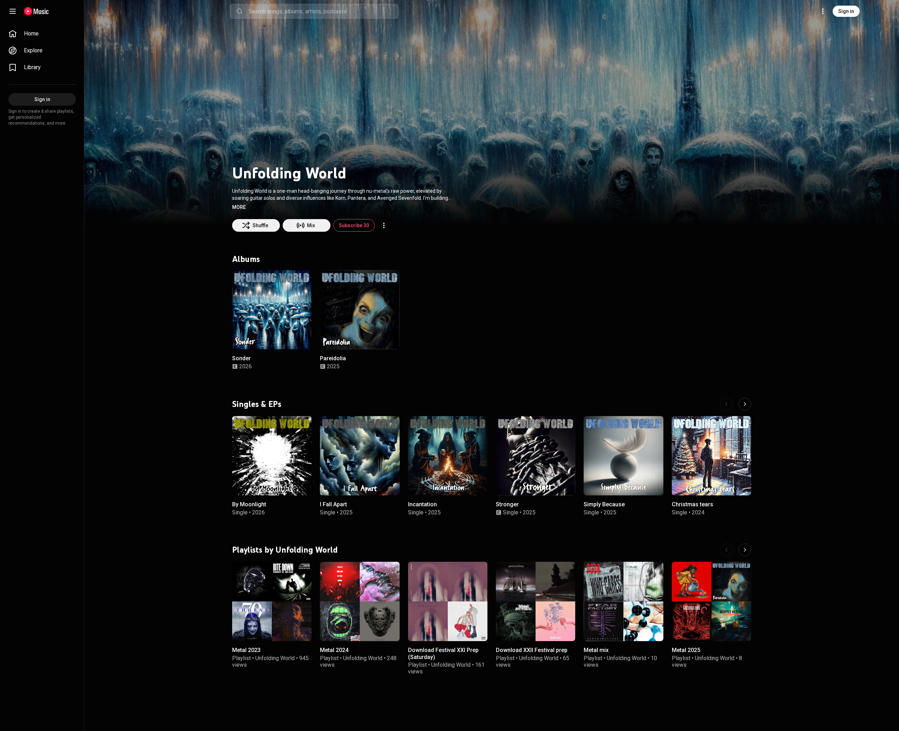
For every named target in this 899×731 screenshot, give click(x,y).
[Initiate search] (239, 11)
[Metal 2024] (359, 601)
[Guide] (12, 11)
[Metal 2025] (711, 601)
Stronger (507, 504)
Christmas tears (692, 504)
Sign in (846, 11)
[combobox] (323, 11)
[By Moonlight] (271, 455)
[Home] (36, 11)
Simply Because (604, 504)
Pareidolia (333, 358)
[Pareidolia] (359, 309)
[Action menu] (384, 225)
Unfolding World (275, 658)
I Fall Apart (333, 504)
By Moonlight (249, 504)
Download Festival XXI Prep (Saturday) (443, 653)
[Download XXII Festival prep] (535, 601)
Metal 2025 (686, 650)
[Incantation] (447, 455)
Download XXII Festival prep (531, 650)
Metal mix (596, 650)
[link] (42, 33)
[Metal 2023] (271, 601)
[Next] (745, 404)
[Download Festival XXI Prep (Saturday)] (447, 601)
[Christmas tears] (711, 455)
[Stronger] (535, 455)
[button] (239, 207)
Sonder (241, 358)
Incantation (422, 504)
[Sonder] (271, 309)
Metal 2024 (334, 650)
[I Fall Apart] (359, 455)
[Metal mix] (623, 601)
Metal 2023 (246, 650)
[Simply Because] (623, 455)
